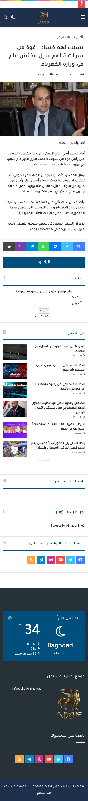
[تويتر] (67, 246)
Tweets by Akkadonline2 (68, 526)
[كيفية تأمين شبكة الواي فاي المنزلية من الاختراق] (15, 352)
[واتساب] (43, 246)
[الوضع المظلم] (13, 19)
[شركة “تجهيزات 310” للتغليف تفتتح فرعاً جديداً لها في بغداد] (15, 430)
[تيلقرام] (32, 246)
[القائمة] (83, 19)
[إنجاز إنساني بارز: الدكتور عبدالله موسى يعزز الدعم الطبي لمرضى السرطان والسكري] (15, 449)
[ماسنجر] (55, 246)
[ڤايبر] (20, 246)
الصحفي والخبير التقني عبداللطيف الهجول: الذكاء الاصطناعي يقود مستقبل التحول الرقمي (58, 408)
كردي (75, 304)
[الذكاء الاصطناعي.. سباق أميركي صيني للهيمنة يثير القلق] (15, 371)
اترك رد (44, 262)
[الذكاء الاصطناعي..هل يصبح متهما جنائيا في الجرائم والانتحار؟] (15, 390)
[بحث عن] (5, 19)
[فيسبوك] (79, 246)
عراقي (60, 37)
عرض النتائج (44, 315)
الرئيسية (73, 37)
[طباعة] (9, 246)
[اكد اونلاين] (44, 17)
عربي (75, 296)
